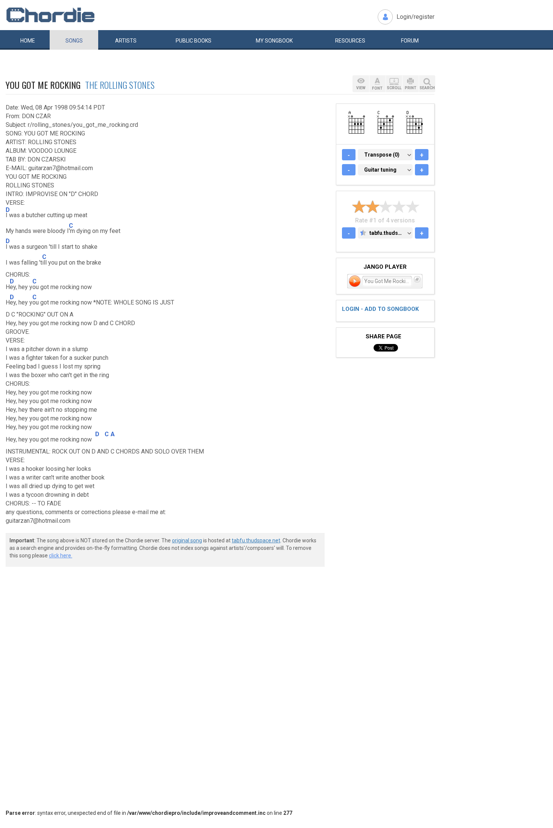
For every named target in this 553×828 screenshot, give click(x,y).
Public (193, 41)
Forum (410, 41)
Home (27, 41)
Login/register (415, 16)
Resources (350, 41)
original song (187, 540)
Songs (74, 41)
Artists (126, 41)
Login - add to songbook (380, 309)
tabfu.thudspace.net (256, 540)
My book (274, 41)
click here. (60, 556)
